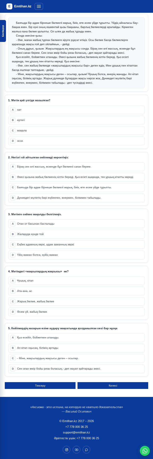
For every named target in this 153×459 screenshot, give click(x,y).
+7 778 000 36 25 (76, 426)
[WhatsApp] (144, 450)
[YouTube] (76, 449)
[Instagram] (66, 449)
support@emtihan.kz (76, 432)
